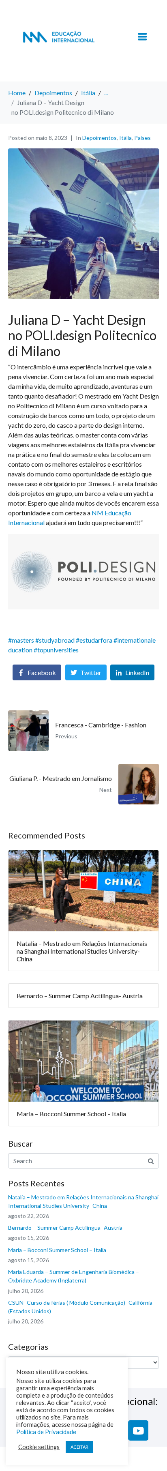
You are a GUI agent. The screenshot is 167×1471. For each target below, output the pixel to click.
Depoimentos (99, 137)
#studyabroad (55, 640)
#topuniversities (56, 650)
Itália (125, 137)
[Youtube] (138, 1430)
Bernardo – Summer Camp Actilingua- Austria (65, 1227)
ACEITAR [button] (79, 1447)
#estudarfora (94, 640)
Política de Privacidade (46, 1431)
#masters (21, 640)
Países (142, 137)
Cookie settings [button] (39, 1446)
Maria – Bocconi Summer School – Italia (57, 1249)
